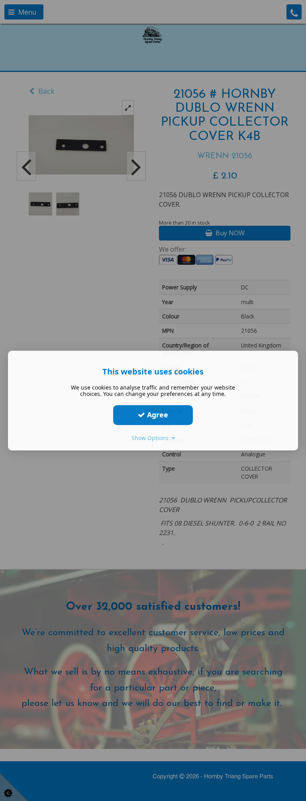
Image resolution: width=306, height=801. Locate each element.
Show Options (151, 438)
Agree (156, 414)
